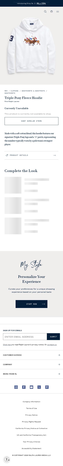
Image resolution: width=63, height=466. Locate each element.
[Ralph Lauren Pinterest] (47, 387)
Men (6, 91)
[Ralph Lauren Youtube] (31, 387)
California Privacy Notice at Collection (32, 428)
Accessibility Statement (31, 448)
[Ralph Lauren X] (39, 387)
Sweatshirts (10, 93)
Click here (7, 344)
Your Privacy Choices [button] (31, 441)
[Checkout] (51, 11)
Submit (53, 336)
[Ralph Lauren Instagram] (16, 387)
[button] (45, 11)
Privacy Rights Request (31, 421)
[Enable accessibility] (6, 459)
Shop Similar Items (31, 121)
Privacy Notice (31, 414)
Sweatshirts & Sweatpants (33, 91)
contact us (52, 344)
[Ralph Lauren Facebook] (24, 387)
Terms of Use (31, 408)
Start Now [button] (31, 304)
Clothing (14, 91)
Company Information (31, 401)
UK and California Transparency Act (31, 434)
